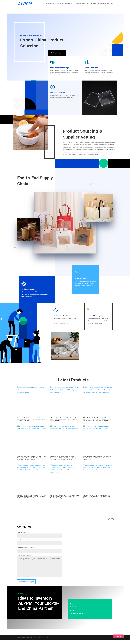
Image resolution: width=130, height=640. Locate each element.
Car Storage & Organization (64, 3)
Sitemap (29, 637)
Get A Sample (56, 53)
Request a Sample (26, 582)
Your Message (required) (24, 555)
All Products (50, 3)
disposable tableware (81, 3)
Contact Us (118, 636)
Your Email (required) (23, 540)
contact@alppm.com (76, 613)
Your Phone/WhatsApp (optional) (26, 547)
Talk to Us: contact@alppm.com (99, 3)
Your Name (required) (23, 532)
